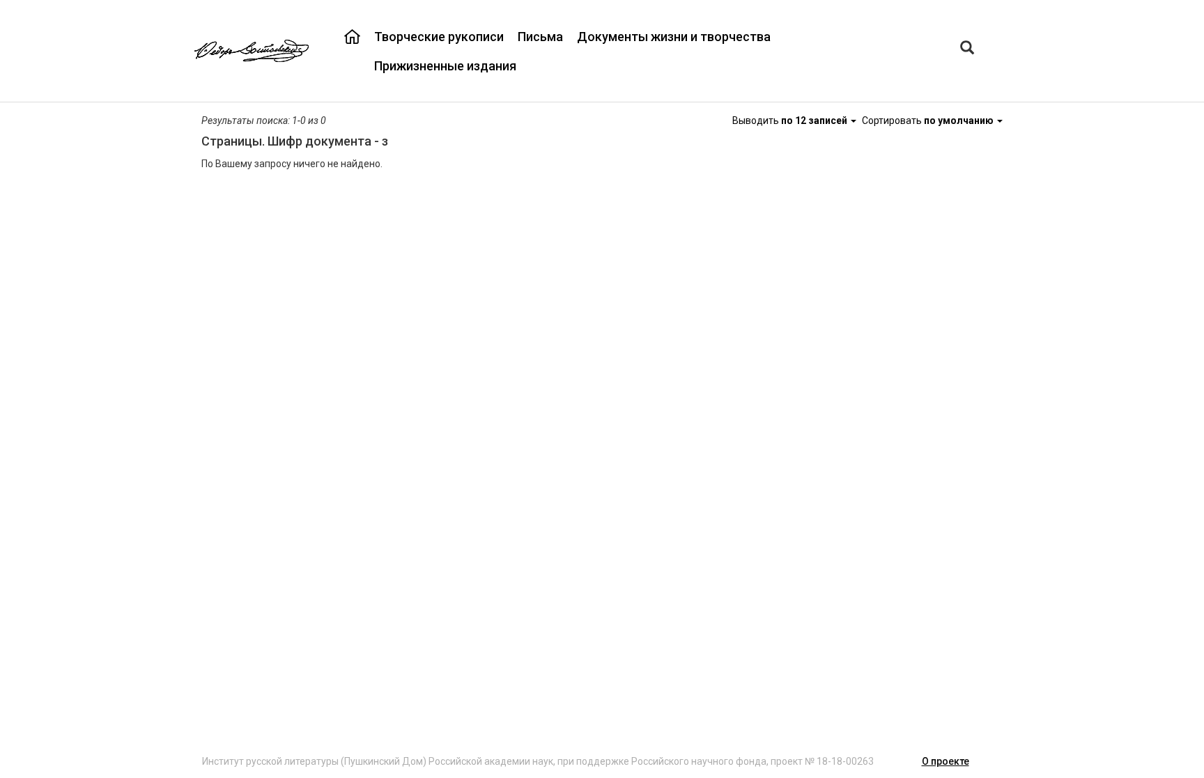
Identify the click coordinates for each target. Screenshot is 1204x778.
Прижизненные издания (445, 66)
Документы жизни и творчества (674, 36)
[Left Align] (967, 49)
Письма (540, 36)
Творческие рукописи (439, 36)
